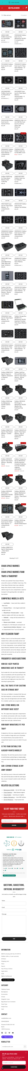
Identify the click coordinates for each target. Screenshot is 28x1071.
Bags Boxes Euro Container (8, 1001)
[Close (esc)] (26, 1053)
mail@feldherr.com (6, 1018)
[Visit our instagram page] (5, 1033)
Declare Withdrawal (8, 980)
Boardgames (4, 991)
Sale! (2, 1009)
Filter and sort (7, 15)
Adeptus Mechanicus (9, 797)
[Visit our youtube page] (13, 1033)
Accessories (4, 994)
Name (3, 900)
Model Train (4, 1006)
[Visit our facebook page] (2, 1033)
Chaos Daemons (8, 792)
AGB (2, 973)
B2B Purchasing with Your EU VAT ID (11, 953)
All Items (3, 958)
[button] (2, 1068)
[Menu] (2, 8)
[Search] (23, 8)
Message (4, 914)
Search (3, 966)
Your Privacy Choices (6, 968)
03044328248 (5, 1021)
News (2, 963)
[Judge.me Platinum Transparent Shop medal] (21, 843)
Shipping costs (5, 961)
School (3, 996)
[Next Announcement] (26, 2)
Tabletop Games (5, 989)
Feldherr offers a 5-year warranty (10, 956)
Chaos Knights (7, 795)
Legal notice (4, 971)
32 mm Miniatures (8, 799)
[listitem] (14, 2)
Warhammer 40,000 (9, 790)
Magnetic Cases (5, 999)
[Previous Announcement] (2, 2)
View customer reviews (9, 875)
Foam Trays (4, 1004)
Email (3, 907)
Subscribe (14, 1067)
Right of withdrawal (6, 976)
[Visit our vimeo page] (9, 1033)
